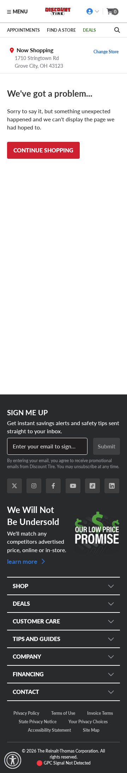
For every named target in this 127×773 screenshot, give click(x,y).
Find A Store (61, 30)
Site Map (91, 730)
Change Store (106, 51)
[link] (12, 760)
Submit (106, 446)
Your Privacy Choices (88, 721)
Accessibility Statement (49, 730)
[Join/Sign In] (93, 11)
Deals (89, 30)
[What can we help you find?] (117, 30)
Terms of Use (63, 713)
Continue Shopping (43, 150)
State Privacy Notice (37, 721)
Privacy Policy (26, 713)
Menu (20, 11)
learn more (23, 561)
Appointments (23, 30)
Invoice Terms (100, 713)
